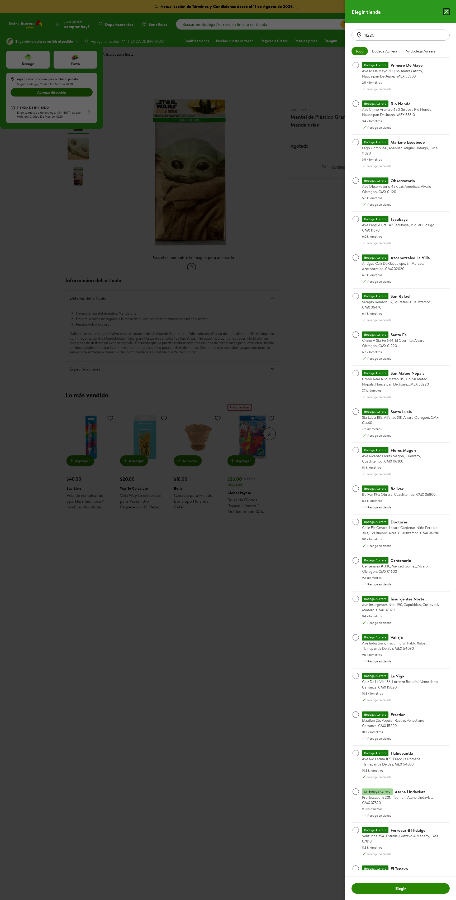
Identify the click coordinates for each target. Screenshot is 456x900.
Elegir (400, 888)
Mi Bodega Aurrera (420, 51)
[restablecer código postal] (359, 35)
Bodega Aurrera (384, 51)
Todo (360, 51)
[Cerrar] (446, 11)
